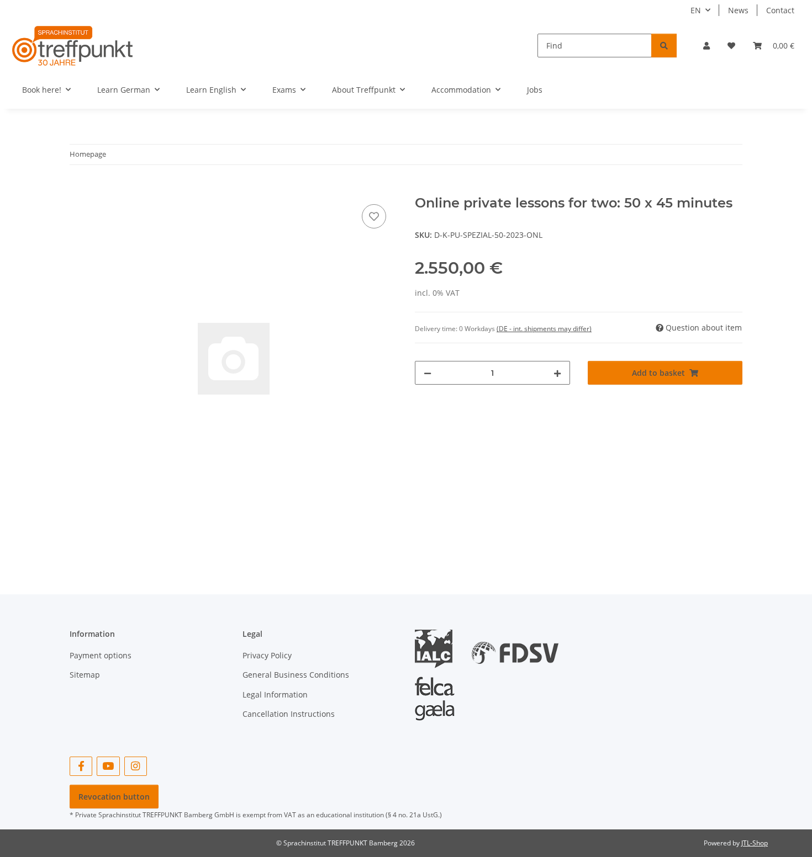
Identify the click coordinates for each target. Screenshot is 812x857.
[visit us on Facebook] (81, 766)
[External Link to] (515, 648)
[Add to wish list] (374, 216)
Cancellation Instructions (288, 714)
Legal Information (275, 694)
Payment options (100, 655)
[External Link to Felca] (435, 693)
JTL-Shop (754, 843)
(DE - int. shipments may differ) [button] (544, 328)
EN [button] (695, 10)
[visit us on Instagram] (135, 766)
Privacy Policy (267, 655)
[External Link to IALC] (438, 648)
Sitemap (85, 674)
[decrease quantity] (427, 372)
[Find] (664, 45)
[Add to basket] (78, 189)
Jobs (534, 89)
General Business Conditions (295, 674)
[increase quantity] (557, 372)
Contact (780, 10)
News (738, 10)
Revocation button (114, 796)
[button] (706, 45)
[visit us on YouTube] (108, 766)
